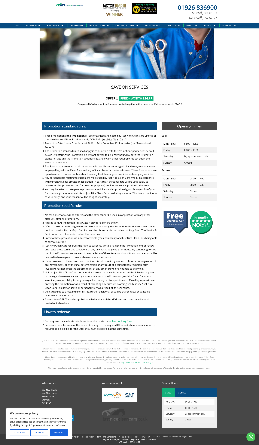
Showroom (31, 25)
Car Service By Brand (125, 25)
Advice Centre (53, 25)
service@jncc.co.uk (203, 17)
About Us (208, 25)
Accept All (58, 432)
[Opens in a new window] (144, 8)
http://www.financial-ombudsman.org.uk (137, 362)
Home (17, 25)
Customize (20, 432)
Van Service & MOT (153, 25)
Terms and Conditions (106, 437)
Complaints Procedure (128, 437)
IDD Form (146, 437)
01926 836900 (197, 7)
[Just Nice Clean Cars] (69, 5)
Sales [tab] (168, 392)
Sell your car (173, 25)
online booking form (120, 321)
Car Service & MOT (97, 25)
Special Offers (229, 25)
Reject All (39, 432)
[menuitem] (17, 25)
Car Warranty (76, 25)
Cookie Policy (88, 437)
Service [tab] (182, 392)
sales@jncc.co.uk (204, 13)
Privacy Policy (73, 437)
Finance (190, 25)
